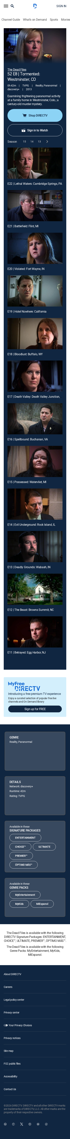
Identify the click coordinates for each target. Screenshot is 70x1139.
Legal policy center (14, 999)
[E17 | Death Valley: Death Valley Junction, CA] (35, 376)
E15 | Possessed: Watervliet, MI (26, 482)
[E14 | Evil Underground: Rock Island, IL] (35, 504)
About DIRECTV (12, 974)
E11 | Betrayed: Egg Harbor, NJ (26, 652)
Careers (8, 987)
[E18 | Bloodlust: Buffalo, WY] (35, 333)
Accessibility (10, 1076)
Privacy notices (12, 1038)
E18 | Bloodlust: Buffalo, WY (25, 354)
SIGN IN (61, 6)
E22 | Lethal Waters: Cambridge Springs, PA (34, 184)
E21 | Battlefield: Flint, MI (22, 226)
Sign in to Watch (37, 130)
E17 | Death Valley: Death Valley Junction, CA (35, 397)
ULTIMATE (44, 846)
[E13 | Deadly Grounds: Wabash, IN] (35, 546)
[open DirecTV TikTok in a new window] (46, 1124)
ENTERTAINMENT (25, 837)
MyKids (19, 904)
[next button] (47, 142)
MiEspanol (42, 904)
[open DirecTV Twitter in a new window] (21, 1124)
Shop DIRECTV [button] (38, 115)
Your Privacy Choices (20, 1025)
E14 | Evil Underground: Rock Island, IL (31, 525)
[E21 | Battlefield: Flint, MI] (35, 205)
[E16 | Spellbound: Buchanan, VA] (35, 418)
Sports (54, 20)
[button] (6, 6)
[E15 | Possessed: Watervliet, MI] (35, 461)
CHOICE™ (20, 846)
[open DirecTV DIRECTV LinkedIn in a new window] (5, 1124)
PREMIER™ (21, 855)
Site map (8, 1051)
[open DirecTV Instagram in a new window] (29, 1124)
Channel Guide (10, 20)
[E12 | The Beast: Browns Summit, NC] (35, 589)
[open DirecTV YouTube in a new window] (38, 1124)
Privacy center (11, 1012)
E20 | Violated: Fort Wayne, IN (25, 269)
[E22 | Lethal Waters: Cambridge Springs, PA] (35, 163)
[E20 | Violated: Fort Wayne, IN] (35, 248)
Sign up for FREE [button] (35, 709)
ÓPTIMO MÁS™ (23, 864)
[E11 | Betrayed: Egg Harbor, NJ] (35, 632)
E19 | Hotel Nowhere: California (26, 311)
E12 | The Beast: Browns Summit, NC (30, 610)
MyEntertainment (25, 895)
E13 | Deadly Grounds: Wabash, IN (28, 567)
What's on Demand (35, 20)
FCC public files (12, 1063)
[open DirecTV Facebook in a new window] (13, 1124)
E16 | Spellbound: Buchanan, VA (27, 439)
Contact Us (10, 1089)
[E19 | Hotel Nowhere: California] (35, 291)
